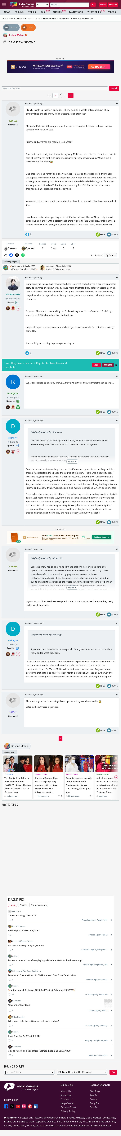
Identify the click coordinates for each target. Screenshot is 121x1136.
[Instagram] (24, 1106)
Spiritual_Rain (102, 964)
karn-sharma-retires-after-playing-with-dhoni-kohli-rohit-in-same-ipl (45, 960)
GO (93, 4)
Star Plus (95, 1091)
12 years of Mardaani (19, 1004)
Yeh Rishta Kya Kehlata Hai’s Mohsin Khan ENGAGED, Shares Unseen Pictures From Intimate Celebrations (17, 785)
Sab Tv (94, 1107)
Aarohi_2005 (102, 920)
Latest (12, 905)
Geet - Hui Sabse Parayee (22, 941)
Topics (32, 12)
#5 (117, 549)
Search (114, 88)
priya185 (104, 1055)
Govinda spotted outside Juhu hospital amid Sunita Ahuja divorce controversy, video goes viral (79, 785)
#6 (117, 623)
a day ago (89, 1040)
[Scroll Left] (5, 268)
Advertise (65, 1095)
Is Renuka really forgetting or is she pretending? (33, 1021)
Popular (23, 905)
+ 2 (18, 308)
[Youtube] (18, 1106)
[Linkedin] (36, 1106)
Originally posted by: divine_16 (46, 558)
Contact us (66, 1099)
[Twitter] (12, 1106)
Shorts (57, 12)
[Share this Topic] (5, 255)
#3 (117, 376)
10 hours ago (91, 979)
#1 (117, 103)
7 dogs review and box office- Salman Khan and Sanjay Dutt (39, 1050)
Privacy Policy (67, 1111)
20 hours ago (91, 1025)
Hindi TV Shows (18, 926)
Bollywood (16, 1001)
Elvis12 (105, 1010)
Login (103, 4)
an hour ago (90, 994)
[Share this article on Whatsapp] (23, 255)
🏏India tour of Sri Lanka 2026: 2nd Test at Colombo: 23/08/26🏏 (42, 990)
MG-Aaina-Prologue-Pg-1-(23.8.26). (26, 945)
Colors (93, 1099)
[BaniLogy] (6, 248)
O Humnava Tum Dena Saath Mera (26, 971)
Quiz (42, 12)
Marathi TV (16, 911)
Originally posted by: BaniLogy (46, 432)
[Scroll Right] (116, 268)
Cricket (15, 956)
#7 (117, 694)
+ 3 (18, 452)
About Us (65, 1091)
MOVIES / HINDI (41, 774)
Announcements (38, 905)
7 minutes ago (88, 920)
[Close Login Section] (116, 365)
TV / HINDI (8, 774)
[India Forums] (22, 5)
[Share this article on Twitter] (17, 255)
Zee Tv (94, 1095)
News (7, 12)
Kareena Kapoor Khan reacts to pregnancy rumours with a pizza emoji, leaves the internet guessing (46, 785)
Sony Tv (94, 1103)
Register (113, 4)
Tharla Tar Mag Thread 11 (22, 915)
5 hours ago (88, 964)
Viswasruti (103, 994)
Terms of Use (68, 1107)
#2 (117, 277)
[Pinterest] (30, 1106)
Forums (19, 12)
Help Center (67, 1103)
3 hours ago (94, 935)
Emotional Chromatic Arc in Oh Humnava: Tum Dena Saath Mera (42, 975)
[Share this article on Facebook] (11, 255)
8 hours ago (94, 1010)
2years (12, 248)
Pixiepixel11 (102, 949)
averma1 (104, 979)
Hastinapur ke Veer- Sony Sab (23, 930)
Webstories (94, 12)
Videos (112, 12)
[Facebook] (6, 1106)
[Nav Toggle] (4, 4)
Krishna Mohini (17, 35)
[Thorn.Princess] (24, 248)
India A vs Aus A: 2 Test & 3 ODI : (24, 1036)
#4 (117, 420)
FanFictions (76, 12)
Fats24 (105, 935)
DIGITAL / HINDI (103, 774)
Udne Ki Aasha (18, 1017)
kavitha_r (104, 1025)
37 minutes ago (87, 949)
